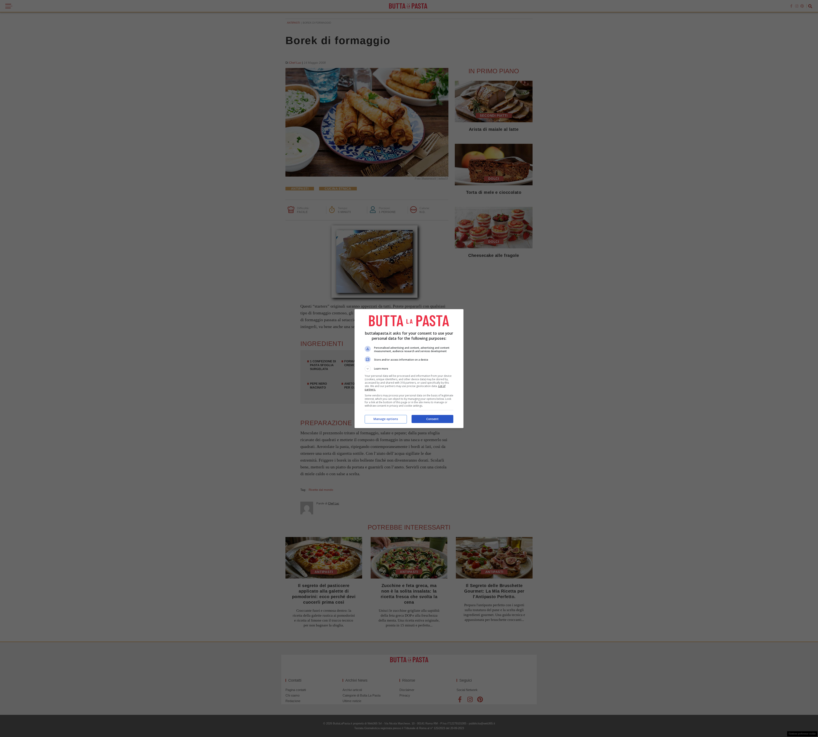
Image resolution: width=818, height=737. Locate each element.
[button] (409, 369)
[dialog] (409, 368)
